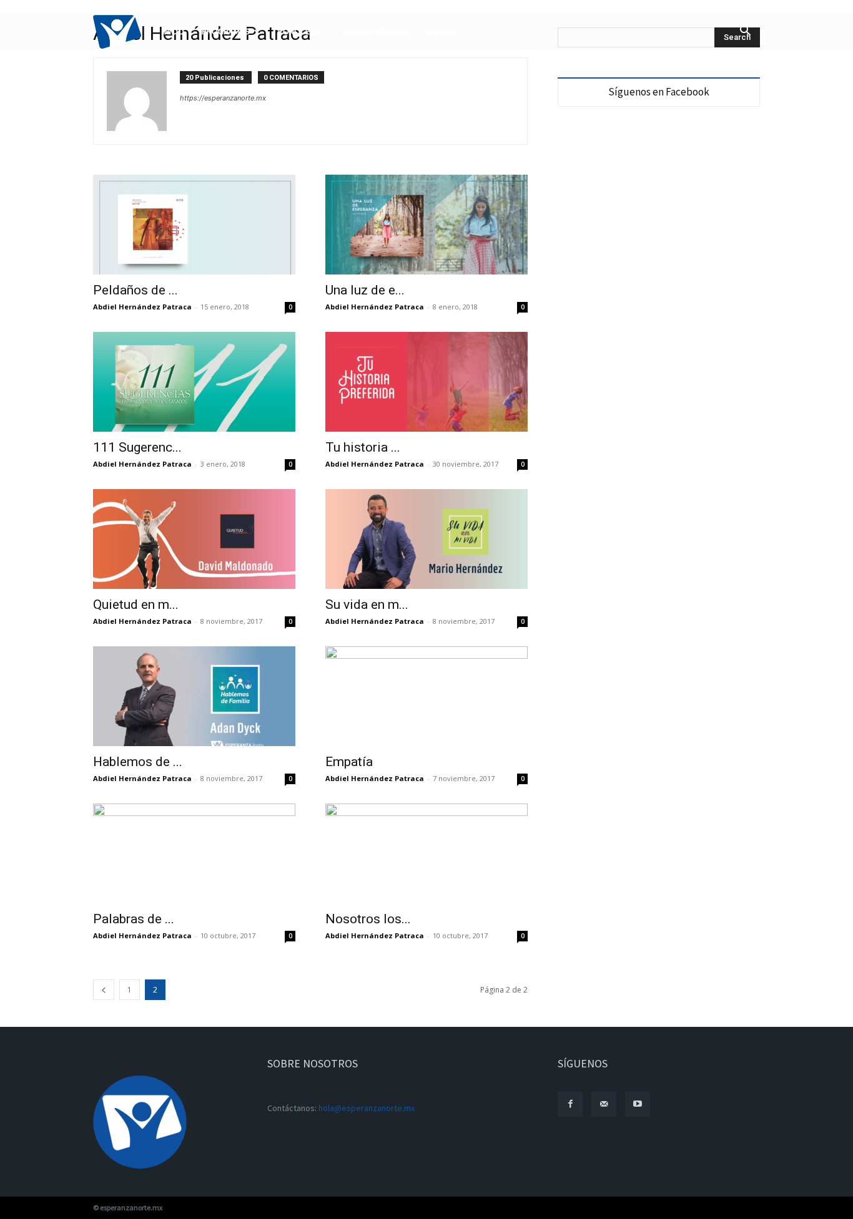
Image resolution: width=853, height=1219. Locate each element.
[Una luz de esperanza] (426, 224)
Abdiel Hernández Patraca (142, 306)
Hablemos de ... (137, 761)
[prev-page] (103, 989)
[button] (745, 32)
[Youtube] (637, 1104)
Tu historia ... (362, 447)
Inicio (173, 31)
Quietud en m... (136, 604)
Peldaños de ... (135, 290)
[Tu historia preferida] (426, 382)
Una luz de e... (365, 290)
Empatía (349, 761)
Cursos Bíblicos (376, 31)
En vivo (442, 31)
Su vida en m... (366, 604)
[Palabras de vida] (194, 853)
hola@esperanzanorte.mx (366, 1108)
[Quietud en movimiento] (194, 539)
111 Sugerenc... (137, 447)
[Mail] (603, 1104)
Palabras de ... (133, 918)
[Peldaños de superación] (194, 224)
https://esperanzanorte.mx (223, 98)
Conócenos (302, 31)
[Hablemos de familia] (194, 696)
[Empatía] (426, 696)
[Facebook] (570, 1104)
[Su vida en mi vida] (426, 539)
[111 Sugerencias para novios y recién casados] (194, 382)
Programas (226, 31)
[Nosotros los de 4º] (426, 853)
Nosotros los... (368, 918)
